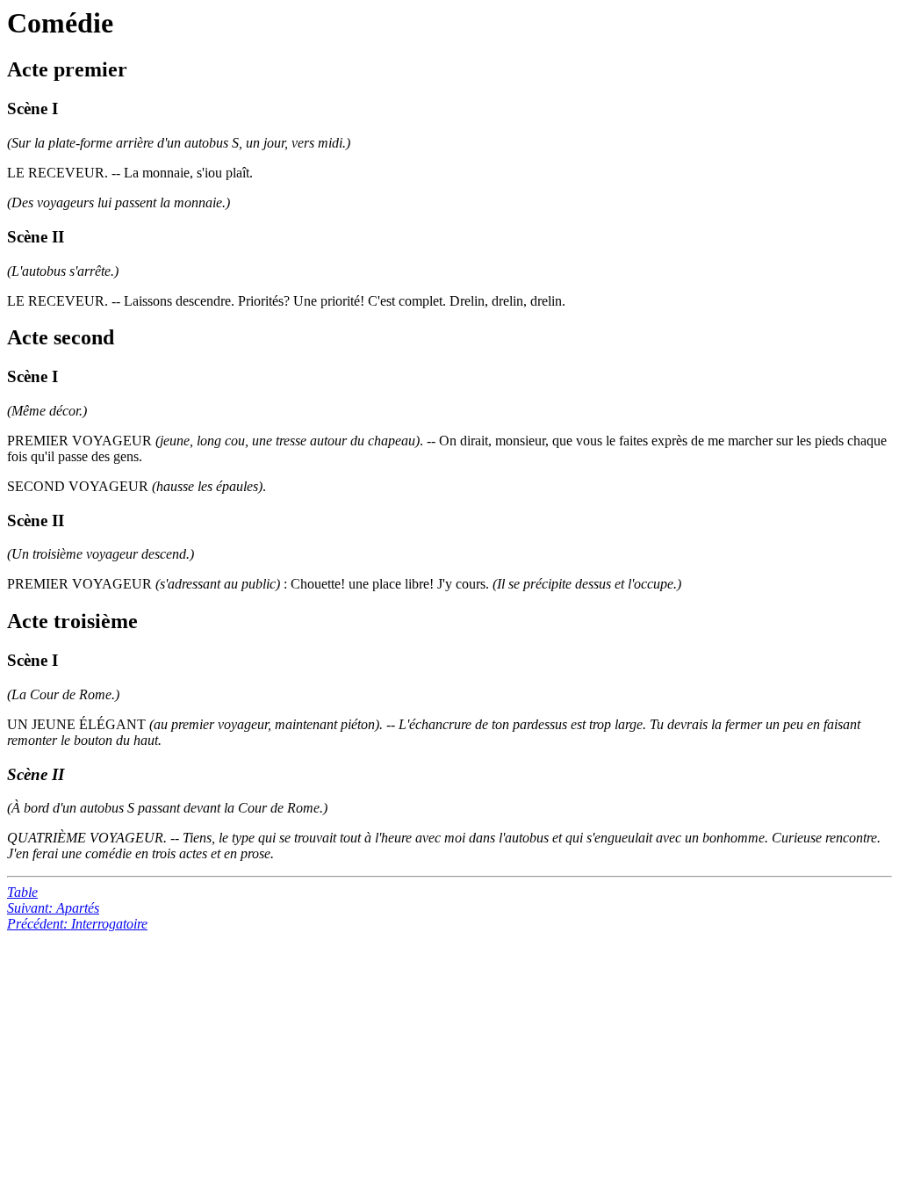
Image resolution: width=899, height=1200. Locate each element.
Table (22, 892)
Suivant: (53, 907)
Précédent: (77, 923)
